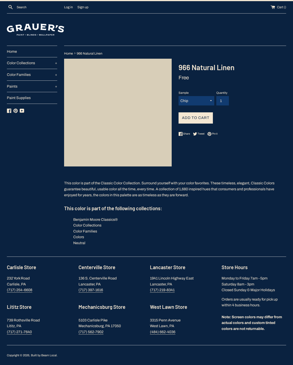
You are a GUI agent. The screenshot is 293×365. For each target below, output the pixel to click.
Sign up (82, 7)
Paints (32, 86)
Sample (184, 92)
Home (12, 51)
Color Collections (32, 63)
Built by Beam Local (44, 355)
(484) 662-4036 (162, 332)
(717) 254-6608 (19, 290)
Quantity (221, 92)
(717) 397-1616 (91, 290)
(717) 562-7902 (91, 332)
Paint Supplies (19, 98)
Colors (78, 237)
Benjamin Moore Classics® (95, 219)
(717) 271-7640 (19, 332)
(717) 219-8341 (162, 290)
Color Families (32, 75)
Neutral (79, 243)
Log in (68, 7)
